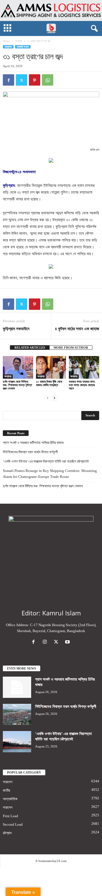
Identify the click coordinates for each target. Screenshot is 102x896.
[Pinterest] (34, 80)
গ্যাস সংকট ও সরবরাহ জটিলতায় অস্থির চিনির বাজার (33, 442)
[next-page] (54, 398)
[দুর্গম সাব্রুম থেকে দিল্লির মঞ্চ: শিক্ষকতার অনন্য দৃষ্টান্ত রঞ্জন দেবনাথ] (18, 367)
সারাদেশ (7, 782)
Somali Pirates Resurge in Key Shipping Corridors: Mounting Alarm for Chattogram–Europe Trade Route (50, 474)
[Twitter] (21, 80)
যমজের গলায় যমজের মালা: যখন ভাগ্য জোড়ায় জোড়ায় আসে (82, 385)
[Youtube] (68, 642)
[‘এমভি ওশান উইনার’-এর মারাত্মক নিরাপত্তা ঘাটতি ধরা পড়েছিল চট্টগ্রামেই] (17, 741)
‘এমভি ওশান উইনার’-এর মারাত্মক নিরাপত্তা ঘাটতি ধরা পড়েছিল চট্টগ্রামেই (46, 461)
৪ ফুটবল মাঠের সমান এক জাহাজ (77, 329)
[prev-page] (47, 398)
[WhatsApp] (47, 80)
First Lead (10, 816)
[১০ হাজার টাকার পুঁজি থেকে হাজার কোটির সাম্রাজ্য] (51, 367)
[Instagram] (46, 642)
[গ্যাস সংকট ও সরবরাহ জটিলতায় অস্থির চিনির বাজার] (17, 687)
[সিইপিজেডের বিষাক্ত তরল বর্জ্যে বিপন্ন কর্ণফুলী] (17, 714)
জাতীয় (6, 790)
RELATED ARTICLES (29, 347)
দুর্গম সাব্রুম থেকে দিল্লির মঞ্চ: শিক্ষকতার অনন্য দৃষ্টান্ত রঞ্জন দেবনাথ (17, 385)
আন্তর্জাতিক (10, 799)
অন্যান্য (18, 41)
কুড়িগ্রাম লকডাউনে (16, 329)
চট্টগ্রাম (7, 833)
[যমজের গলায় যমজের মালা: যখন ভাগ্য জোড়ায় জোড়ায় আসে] (84, 367)
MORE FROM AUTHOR (71, 347)
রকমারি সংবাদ (23, 46)
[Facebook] (8, 80)
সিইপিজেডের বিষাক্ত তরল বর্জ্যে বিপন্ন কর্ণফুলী (30, 452)
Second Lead (13, 824)
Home (6, 41)
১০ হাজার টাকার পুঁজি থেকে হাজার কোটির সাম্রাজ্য (49, 383)
